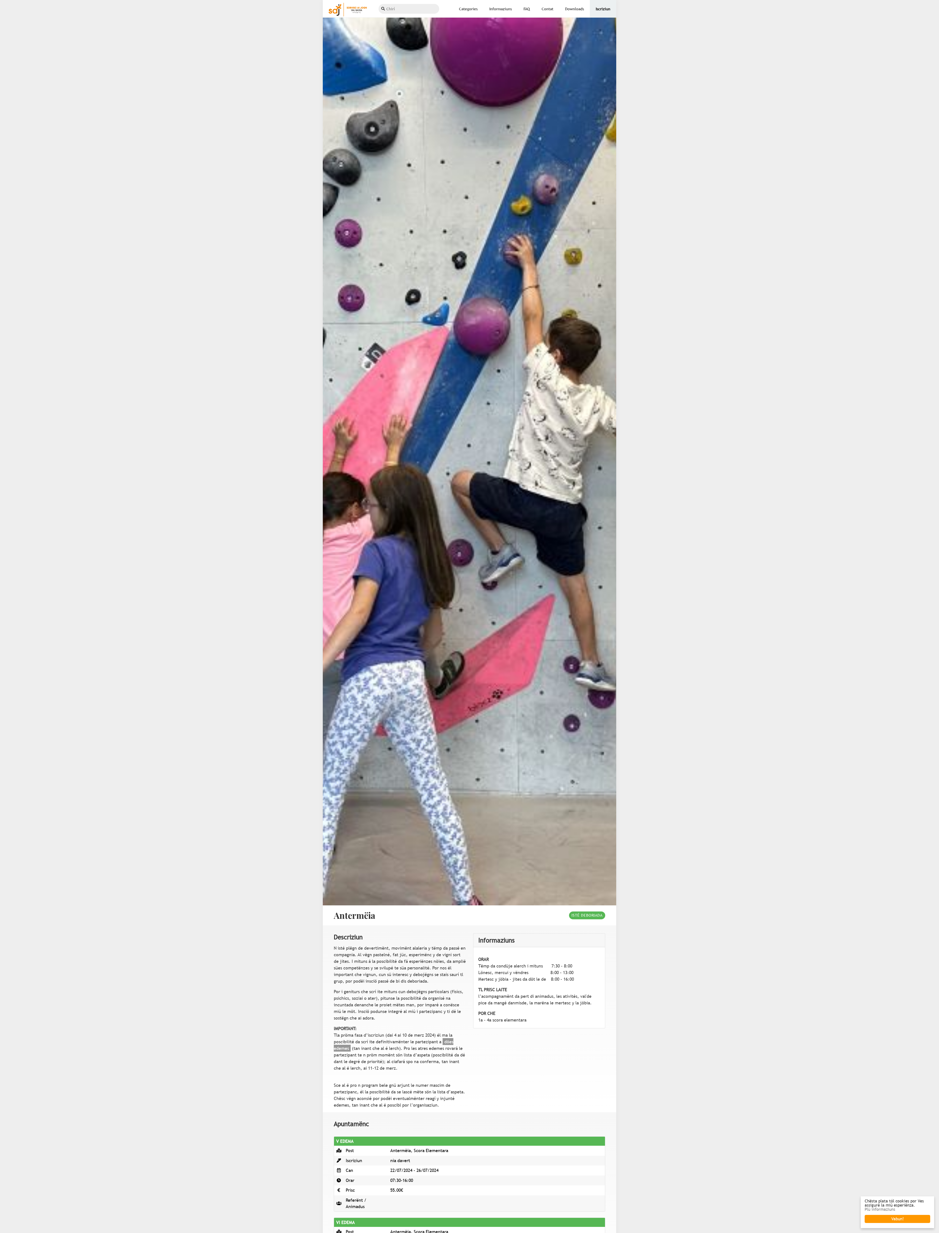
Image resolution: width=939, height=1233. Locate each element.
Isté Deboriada (587, 915)
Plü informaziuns (880, 1209)
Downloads (574, 8)
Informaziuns (500, 8)
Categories (468, 8)
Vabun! (897, 1219)
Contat (547, 8)
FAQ (527, 8)
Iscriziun (603, 8)
